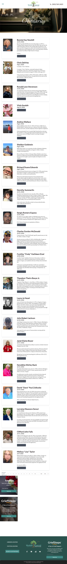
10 (35, 473)
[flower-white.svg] (31, 551)
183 (45, 473)
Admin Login (38, 562)
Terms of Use (34, 562)
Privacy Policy (28, 562)
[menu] (3, 4)
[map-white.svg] (35, 551)
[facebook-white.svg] (27, 551)
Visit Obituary (21, 56)
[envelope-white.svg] (40, 551)
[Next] (48, 474)
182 (41, 473)
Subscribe (9, 491)
